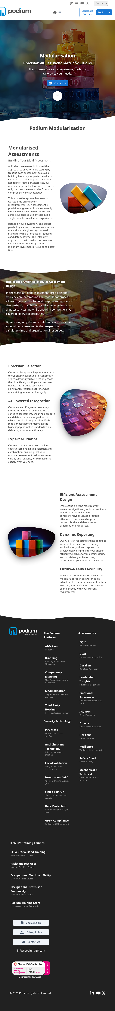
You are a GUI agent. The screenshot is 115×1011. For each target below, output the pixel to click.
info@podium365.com (31, 950)
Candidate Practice (87, 12)
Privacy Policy (34, 932)
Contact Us (60, 83)
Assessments (87, 633)
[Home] (55, 12)
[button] (60, 12)
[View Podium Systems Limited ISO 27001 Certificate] (30, 970)
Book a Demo (33, 922)
